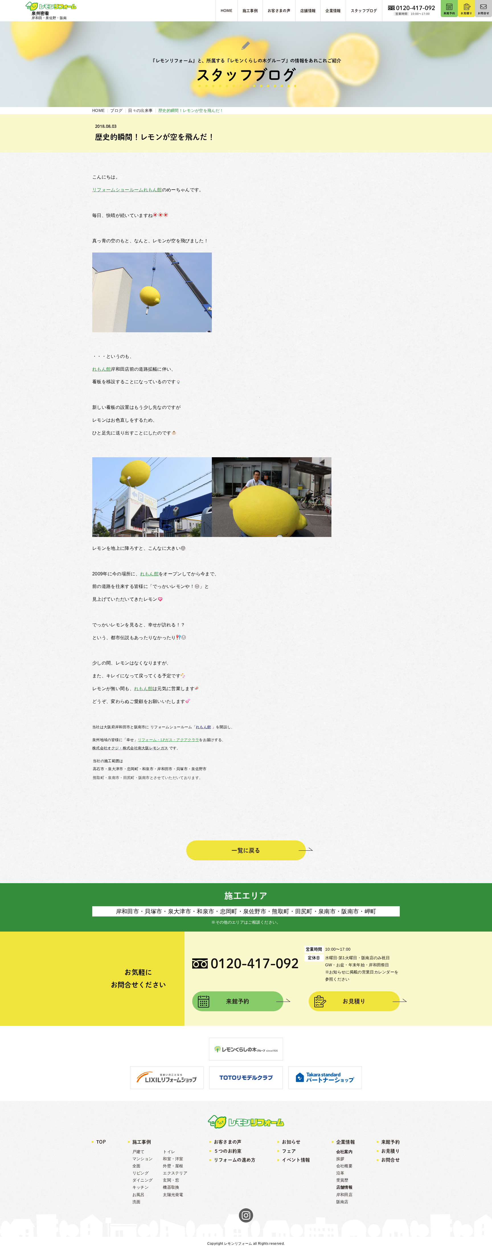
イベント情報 (296, 1160)
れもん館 (101, 369)
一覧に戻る (246, 850)
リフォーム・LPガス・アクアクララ (168, 740)
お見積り (354, 1001)
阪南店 (342, 1201)
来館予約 (237, 1001)
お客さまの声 (228, 1142)
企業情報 (345, 1142)
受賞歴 (342, 1180)
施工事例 (141, 1142)
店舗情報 (344, 1187)
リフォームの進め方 (235, 1160)
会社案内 (344, 1151)
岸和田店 (344, 1194)
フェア (289, 1151)
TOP (101, 1142)
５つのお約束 (228, 1151)
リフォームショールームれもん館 (127, 189)
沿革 (340, 1173)
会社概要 (344, 1166)
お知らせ (291, 1142)
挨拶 (340, 1158)
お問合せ (390, 1160)
